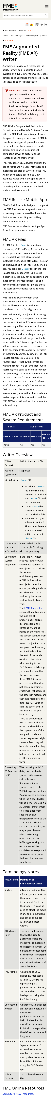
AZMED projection (33, 608)
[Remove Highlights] (31, 24)
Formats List (8, 35)
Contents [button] (10, 40)
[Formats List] (26, 24)
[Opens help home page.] (10, 7)
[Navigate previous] (41, 24)
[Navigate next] (46, 24)
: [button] (19, 30)
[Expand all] (37, 24)
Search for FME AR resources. (18, 1093)
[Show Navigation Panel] (46, 6)
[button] (45, 15)
